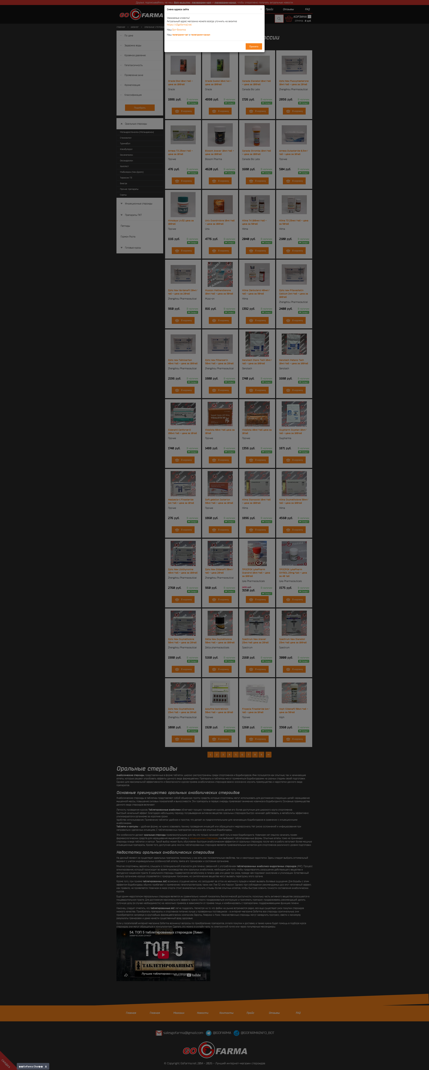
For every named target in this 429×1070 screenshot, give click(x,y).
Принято (253, 46)
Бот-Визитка (179, 29)
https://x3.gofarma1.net (179, 24)
